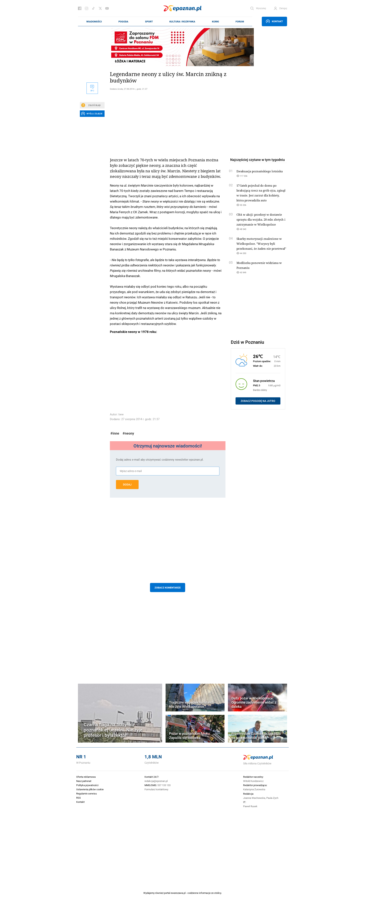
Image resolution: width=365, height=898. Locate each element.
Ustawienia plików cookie (90, 789)
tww (121, 414)
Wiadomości (94, 21)
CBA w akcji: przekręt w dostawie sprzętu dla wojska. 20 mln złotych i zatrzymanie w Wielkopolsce (260, 219)
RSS (78, 797)
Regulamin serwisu (86, 793)
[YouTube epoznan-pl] (107, 8)
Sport (149, 21)
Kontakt (277, 21)
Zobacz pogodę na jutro (258, 401)
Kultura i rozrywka (182, 21)
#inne (114, 433)
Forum (240, 21)
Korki (215, 21)
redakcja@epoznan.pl (156, 780)
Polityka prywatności (87, 785)
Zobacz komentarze (168, 587)
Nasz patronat (83, 780)
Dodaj (127, 484)
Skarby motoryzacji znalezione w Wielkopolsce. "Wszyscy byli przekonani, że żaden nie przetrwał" (261, 243)
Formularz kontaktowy (156, 789)
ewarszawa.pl (178, 892)
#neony (128, 433)
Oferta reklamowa (86, 776)
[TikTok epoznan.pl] (93, 8)
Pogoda (123, 21)
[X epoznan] (100, 8)
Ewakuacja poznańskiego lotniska (259, 171)
